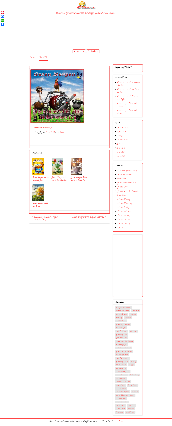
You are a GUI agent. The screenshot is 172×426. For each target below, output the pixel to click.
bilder (62, 132)
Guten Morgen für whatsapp (124, 351)
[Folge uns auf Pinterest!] (79, 52)
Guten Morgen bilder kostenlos (124, 341)
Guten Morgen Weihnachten (127, 191)
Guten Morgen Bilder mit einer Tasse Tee (79, 179)
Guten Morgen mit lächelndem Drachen (59, 179)
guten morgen (133, 331)
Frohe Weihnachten (124, 174)
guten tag (133, 362)
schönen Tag (135, 392)
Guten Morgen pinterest (122, 358)
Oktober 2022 (122, 139)
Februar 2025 (122, 127)
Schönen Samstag (123, 219)
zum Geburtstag (130, 412)
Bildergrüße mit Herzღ (122, 311)
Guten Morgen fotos (121, 345)
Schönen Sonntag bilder (122, 392)
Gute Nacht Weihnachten (126, 183)
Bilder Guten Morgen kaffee (88, 217)
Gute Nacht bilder (121, 321)
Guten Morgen (122, 187)
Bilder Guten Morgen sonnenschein (45, 218)
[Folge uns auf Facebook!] (93, 52)
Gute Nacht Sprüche (121, 331)
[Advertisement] (86, 34)
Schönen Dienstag (123, 199)
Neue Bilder (43, 57)
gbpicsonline (133, 314)
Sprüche (120, 227)
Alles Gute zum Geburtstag (127, 170)
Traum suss (131, 409)
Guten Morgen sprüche (122, 362)
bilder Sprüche (135, 311)
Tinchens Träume (120, 409)
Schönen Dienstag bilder (122, 372)
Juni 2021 (121, 148)
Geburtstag (119, 318)
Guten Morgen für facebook (123, 348)
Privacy (121, 421)
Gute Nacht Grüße (121, 328)
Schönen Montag (123, 215)
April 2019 (121, 156)
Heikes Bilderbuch (121, 365)
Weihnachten (119, 412)
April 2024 (121, 131)
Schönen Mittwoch (124, 211)
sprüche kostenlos (120, 405)
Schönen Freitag (123, 207)
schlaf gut (131, 365)
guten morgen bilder (121, 338)
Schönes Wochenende (122, 395)
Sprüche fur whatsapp (122, 402)
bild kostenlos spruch (121, 314)
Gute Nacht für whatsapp (123, 324)
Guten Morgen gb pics (122, 355)
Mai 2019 (121, 152)
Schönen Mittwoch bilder (123, 382)
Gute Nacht (121, 178)
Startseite (32, 57)
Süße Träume (131, 405)
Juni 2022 (121, 144)
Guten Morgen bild (121, 335)
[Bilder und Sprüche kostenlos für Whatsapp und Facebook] (86, 5)
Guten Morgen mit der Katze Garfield (40, 179)
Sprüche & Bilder (121, 399)
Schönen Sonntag (123, 223)
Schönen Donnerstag (124, 203)
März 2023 (121, 135)
